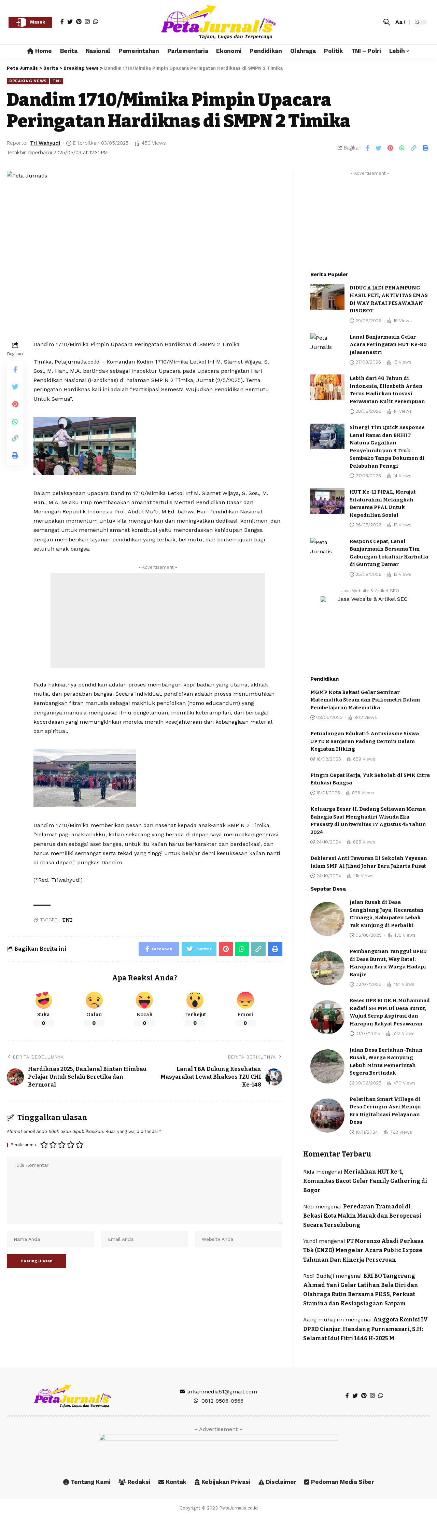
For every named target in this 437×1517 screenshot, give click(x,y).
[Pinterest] (78, 21)
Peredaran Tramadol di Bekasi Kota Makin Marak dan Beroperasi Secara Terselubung (362, 1215)
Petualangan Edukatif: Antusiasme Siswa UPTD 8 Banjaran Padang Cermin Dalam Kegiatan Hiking (364, 741)
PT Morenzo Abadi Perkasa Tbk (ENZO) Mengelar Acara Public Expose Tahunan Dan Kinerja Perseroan (363, 1250)
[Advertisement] (158, 620)
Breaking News (28, 81)
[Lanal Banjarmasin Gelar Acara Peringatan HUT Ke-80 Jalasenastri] (327, 346)
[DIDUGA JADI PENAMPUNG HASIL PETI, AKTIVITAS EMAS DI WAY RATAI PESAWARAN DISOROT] (327, 297)
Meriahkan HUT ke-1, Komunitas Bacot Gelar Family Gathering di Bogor (365, 1180)
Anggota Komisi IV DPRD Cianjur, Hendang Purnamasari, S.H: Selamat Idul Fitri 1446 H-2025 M (365, 1328)
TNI (57, 81)
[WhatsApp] (95, 21)
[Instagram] (87, 21)
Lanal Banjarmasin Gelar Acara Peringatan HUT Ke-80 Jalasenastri (388, 344)
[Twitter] (70, 21)
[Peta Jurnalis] (218, 22)
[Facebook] (62, 21)
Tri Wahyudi (45, 143)
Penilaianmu (23, 1145)
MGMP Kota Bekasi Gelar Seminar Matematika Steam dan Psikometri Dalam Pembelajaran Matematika (365, 700)
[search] (386, 22)
